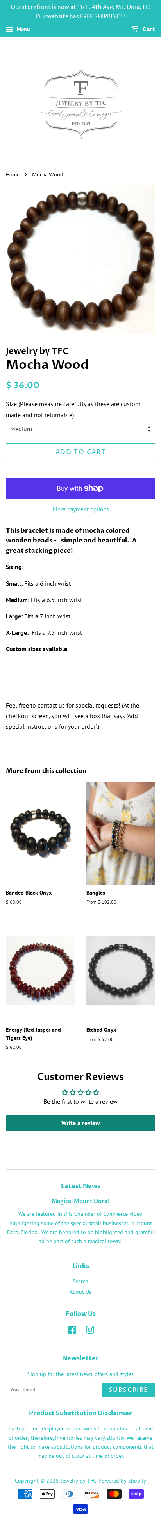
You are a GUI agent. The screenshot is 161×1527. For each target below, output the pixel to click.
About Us (80, 1291)
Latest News (80, 1186)
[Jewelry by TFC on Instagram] (90, 1331)
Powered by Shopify (122, 1480)
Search (80, 1281)
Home (13, 175)
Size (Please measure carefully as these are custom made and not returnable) (73, 409)
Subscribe (128, 1390)
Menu (22, 29)
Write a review (80, 1123)
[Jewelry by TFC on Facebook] (71, 1331)
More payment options (81, 509)
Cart (148, 29)
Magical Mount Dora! (80, 1201)
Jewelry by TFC (78, 1480)
